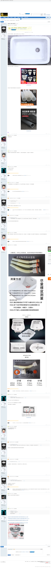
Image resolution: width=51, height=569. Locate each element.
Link (11, 549)
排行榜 (7, 0)
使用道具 (46, 133)
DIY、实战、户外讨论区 (6, 20)
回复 (9, 133)
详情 (24, 175)
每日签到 (11, 0)
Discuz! (3, 561)
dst (1, 135)
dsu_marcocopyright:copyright (14, 133)
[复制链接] (17, 23)
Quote (12, 549)
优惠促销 (15, 17)
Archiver (29, 561)
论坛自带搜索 (32, 561)
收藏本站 (4, 0)
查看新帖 (4, 17)
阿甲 (1, 182)
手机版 (6, 0)
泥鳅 (9, 175)
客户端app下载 (26, 17)
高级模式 (41, 549)
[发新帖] (2, 21)
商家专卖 (11, 17)
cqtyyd (2, 493)
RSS (9, 0)
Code (13, 549)
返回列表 (49, 546)
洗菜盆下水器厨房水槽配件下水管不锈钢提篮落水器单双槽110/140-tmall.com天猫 (18, 522)
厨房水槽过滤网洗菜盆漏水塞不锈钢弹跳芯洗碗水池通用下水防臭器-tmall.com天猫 (18, 520)
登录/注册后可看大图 (28, 106)
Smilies (14, 549)
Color (9, 549)
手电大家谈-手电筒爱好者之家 (40, 561)
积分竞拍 (22, 17)
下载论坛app (35, 561)
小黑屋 (25, 561)
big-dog (2, 232)
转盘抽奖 (18, 17)
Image (10, 549)
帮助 (12, 0)
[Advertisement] (25, 6)
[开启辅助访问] (49, 0)
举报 (48, 133)
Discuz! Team (4, 562)
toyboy (2, 166)
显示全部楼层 (15, 135)
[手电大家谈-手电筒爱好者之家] (4, 16)
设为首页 (2, 0)
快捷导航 (48, 17)
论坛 (1, 17)
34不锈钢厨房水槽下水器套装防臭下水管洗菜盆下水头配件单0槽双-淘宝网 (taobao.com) (18, 518)
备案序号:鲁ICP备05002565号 (47, 561)
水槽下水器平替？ (17, 20)
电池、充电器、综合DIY (12, 20)
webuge (2, 426)
